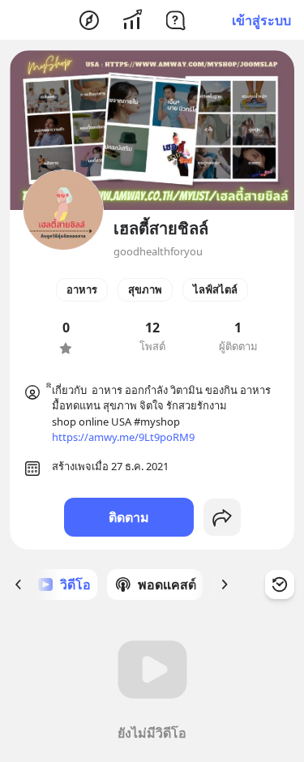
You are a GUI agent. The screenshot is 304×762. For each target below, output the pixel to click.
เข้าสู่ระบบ (261, 20)
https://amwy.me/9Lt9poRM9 (123, 437)
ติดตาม (129, 517)
